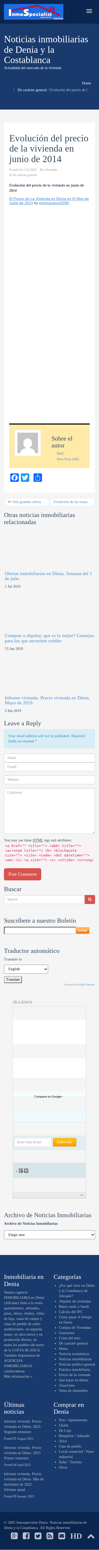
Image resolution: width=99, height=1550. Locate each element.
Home (86, 83)
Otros (63, 1467)
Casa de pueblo (70, 1446)
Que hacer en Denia (73, 1380)
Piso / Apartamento (73, 1420)
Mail (60, 453)
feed (26, 1171)
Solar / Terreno (70, 1462)
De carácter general (32, 90)
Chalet (63, 1425)
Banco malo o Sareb (74, 1307)
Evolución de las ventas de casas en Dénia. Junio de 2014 (74, 502)
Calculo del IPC (71, 1312)
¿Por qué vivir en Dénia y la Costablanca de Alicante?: (77, 1291)
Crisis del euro (70, 1338)
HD (76, 1536)
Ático (63, 1441)
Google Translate (86, 984)
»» (81, 1195)
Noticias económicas (74, 1354)
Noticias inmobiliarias (75, 1359)
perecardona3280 (54, 203)
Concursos (66, 1333)
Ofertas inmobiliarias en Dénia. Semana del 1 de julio (48, 576)
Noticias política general (77, 1364)
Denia (63, 1349)
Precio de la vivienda (74, 1375)
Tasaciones (67, 1385)
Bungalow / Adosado (74, 1436)
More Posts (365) (68, 459)
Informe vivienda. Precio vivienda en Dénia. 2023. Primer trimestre (22, 1453)
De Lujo (65, 1431)
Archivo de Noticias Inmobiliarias (31, 1224)
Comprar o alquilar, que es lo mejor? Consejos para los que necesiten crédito (49, 638)
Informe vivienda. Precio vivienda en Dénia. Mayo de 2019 (47, 700)
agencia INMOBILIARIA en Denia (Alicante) (24, 1297)
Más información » (18, 1376)
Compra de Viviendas (75, 1328)
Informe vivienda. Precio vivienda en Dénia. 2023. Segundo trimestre (22, 1426)
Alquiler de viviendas (75, 1301)
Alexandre (50, 170)
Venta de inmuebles (73, 1391)
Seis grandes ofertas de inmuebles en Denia (31, 502)
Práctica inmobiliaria (74, 1370)
